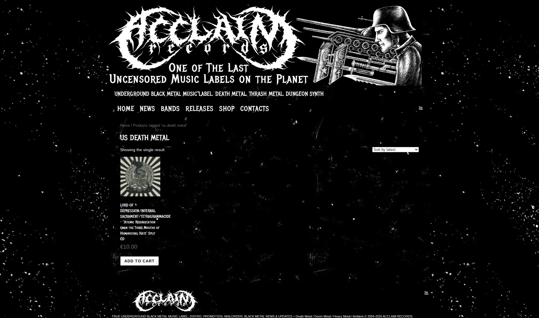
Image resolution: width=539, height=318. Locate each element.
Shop (227, 108)
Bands (170, 108)
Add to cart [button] (139, 261)
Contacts (254, 108)
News (147, 108)
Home (125, 108)
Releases (200, 108)
